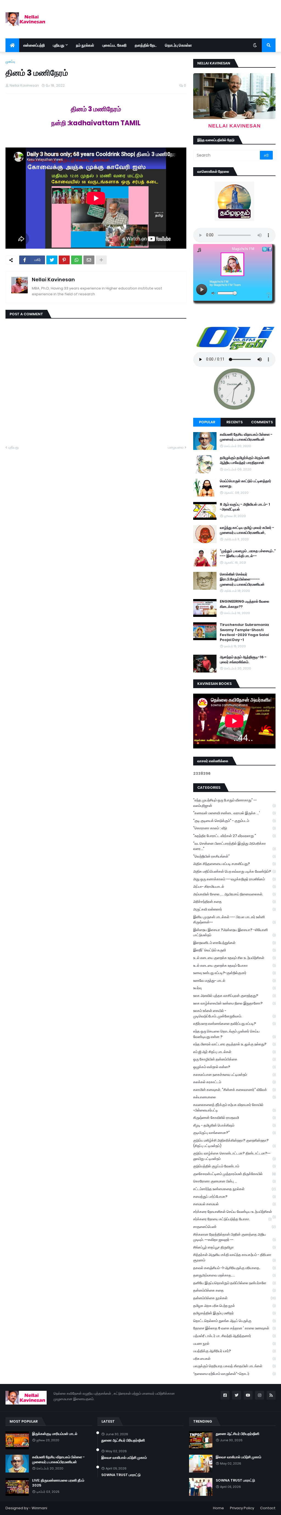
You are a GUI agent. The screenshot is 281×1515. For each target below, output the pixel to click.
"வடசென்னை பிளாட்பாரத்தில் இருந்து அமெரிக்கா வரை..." (234, 846)
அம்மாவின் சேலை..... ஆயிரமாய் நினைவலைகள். (234, 894)
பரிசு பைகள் (234, 1358)
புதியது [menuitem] (58, 45)
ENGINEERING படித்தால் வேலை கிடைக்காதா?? (244, 604)
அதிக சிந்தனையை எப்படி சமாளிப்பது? (234, 863)
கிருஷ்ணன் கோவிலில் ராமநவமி (234, 1117)
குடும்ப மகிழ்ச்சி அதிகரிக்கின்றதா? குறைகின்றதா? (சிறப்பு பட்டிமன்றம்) (234, 1143)
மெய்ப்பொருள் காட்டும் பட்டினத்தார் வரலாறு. (245, 484)
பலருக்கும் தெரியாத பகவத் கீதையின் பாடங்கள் (234, 1366)
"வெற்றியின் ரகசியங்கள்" (234, 856)
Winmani (39, 1508)
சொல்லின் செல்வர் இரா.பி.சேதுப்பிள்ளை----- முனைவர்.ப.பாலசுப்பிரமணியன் (242, 579)
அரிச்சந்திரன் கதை (234, 901)
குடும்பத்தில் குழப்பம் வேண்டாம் (234, 1166)
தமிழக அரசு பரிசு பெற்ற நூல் (234, 1305)
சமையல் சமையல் (234, 1204)
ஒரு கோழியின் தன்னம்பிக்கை (234, 1059)
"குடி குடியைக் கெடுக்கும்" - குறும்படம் (234, 820)
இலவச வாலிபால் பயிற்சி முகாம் (124, 1457)
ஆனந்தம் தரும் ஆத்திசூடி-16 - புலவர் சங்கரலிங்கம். (243, 660)
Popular (207, 422)
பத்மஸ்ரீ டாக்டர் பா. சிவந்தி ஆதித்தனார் (234, 1335)
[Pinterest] (64, 260)
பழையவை (176, 447)
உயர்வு (234, 988)
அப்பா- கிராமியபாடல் (234, 886)
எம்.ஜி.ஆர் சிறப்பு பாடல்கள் (234, 1051)
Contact (268, 1508)
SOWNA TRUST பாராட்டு (120, 1475)
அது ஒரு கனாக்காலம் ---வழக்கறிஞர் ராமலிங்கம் (234, 879)
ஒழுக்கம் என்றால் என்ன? (234, 1066)
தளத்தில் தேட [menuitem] (146, 45)
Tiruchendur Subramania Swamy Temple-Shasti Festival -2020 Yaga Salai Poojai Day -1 (244, 632)
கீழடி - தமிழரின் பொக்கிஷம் (234, 1125)
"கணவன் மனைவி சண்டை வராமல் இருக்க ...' (234, 813)
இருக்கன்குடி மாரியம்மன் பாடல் (54, 1433)
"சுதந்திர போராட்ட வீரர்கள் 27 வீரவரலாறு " (234, 835)
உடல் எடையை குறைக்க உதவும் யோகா (234, 965)
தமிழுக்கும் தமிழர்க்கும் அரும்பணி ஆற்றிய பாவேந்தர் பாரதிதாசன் (244, 460)
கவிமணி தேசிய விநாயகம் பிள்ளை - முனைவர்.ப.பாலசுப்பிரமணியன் (246, 437)
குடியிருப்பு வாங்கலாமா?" (234, 1132)
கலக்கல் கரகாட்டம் (234, 1082)
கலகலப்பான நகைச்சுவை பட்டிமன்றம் (234, 1074)
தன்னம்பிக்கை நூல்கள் (234, 1298)
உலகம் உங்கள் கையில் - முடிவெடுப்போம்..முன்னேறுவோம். (234, 1013)
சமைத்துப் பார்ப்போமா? (234, 1196)
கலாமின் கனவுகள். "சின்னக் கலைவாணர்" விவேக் (234, 1089)
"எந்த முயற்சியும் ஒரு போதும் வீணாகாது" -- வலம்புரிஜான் (234, 803)
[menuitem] (12, 45)
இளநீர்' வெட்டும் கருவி (234, 950)
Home (218, 1508)
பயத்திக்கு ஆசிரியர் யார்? (234, 1351)
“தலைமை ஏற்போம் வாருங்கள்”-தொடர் (234, 1373)
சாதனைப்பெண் (234, 1226)
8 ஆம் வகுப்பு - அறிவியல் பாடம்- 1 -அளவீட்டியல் (245, 507)
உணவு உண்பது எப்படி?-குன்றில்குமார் (234, 972)
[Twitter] (51, 260)
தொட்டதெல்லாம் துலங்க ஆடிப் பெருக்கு (234, 1320)
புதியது (13, 447)
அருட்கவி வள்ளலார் (234, 909)
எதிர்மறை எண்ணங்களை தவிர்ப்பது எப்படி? (234, 1023)
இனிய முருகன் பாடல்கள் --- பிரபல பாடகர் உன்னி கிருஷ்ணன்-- (234, 919)
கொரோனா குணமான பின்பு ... (234, 1181)
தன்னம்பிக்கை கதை (234, 1290)
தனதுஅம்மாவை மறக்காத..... (234, 1275)
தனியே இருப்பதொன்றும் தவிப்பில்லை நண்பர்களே (234, 1283)
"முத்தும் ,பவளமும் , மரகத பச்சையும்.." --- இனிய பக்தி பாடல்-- (248, 553)
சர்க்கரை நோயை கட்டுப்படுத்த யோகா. (232, 1219)
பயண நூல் (234, 1343)
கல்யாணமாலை (234, 1097)
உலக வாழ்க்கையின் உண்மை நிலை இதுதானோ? (234, 1003)
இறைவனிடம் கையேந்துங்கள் (234, 942)
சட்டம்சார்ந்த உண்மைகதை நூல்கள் (234, 1188)
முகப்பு (10, 61)
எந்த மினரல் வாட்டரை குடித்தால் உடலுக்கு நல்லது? (234, 1044)
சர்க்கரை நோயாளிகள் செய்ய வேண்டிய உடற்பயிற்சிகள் (234, 1212)
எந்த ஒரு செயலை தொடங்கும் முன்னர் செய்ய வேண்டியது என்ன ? (234, 1034)
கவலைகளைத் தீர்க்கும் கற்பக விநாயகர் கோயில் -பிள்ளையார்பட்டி (234, 1107)
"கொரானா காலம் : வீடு (234, 828)
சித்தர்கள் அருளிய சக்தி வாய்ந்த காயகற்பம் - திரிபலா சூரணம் (234, 1257)
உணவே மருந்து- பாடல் (234, 980)
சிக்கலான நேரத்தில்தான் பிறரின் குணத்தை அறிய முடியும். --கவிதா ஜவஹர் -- (234, 1237)
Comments (262, 422)
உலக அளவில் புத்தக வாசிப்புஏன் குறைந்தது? (234, 995)
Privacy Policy (242, 1508)
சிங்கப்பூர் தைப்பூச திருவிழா (234, 1247)
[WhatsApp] (76, 260)
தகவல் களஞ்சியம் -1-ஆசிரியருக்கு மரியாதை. (234, 1267)
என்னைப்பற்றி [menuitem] (34, 45)
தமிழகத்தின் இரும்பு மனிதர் (234, 1313)
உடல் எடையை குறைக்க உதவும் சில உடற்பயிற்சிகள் (234, 957)
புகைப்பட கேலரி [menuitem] (114, 45)
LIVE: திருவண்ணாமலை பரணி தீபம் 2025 (58, 1483)
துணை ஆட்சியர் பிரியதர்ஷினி (123, 1440)
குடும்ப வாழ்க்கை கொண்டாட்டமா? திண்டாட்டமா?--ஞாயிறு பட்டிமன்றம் (234, 1156)
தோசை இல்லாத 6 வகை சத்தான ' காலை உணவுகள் (234, 1328)
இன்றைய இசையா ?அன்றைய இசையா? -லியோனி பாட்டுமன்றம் (234, 932)
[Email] (88, 260)
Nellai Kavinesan (53, 279)
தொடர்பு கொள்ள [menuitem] (178, 45)
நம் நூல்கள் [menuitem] (85, 45)
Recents (234, 422)
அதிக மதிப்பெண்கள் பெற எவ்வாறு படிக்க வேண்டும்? (234, 871)
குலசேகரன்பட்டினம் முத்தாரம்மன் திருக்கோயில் (234, 1173)
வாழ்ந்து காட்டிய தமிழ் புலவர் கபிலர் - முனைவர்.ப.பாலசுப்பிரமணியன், (247, 530)
